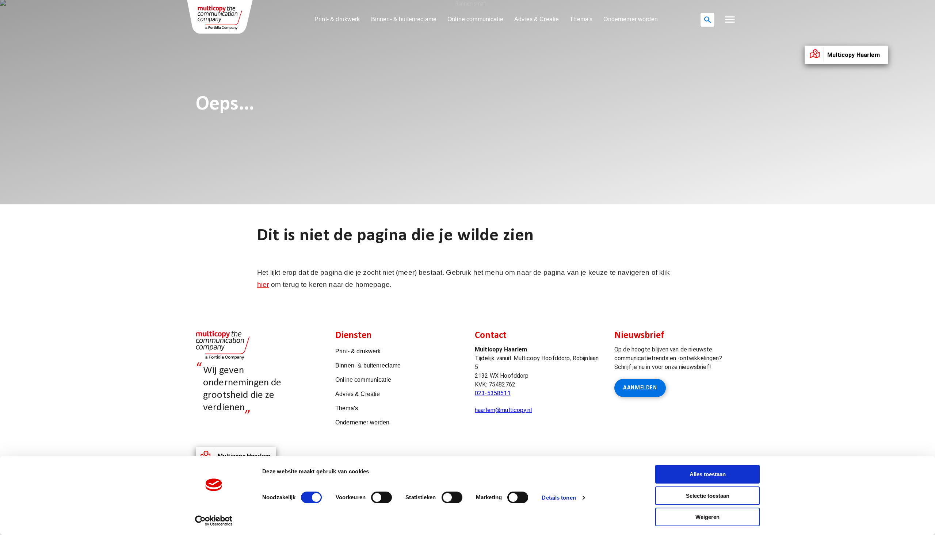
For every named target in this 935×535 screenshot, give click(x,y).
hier (263, 284)
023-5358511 (493, 393)
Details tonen (559, 497)
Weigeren (707, 517)
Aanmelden (640, 388)
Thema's (581, 19)
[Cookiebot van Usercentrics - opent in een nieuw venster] (214, 520)
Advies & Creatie (536, 19)
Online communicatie (475, 19)
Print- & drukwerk (337, 19)
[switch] (381, 497)
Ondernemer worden (630, 19)
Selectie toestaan (707, 496)
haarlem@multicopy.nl (503, 410)
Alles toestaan (708, 474)
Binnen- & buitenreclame (403, 19)
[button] (730, 19)
